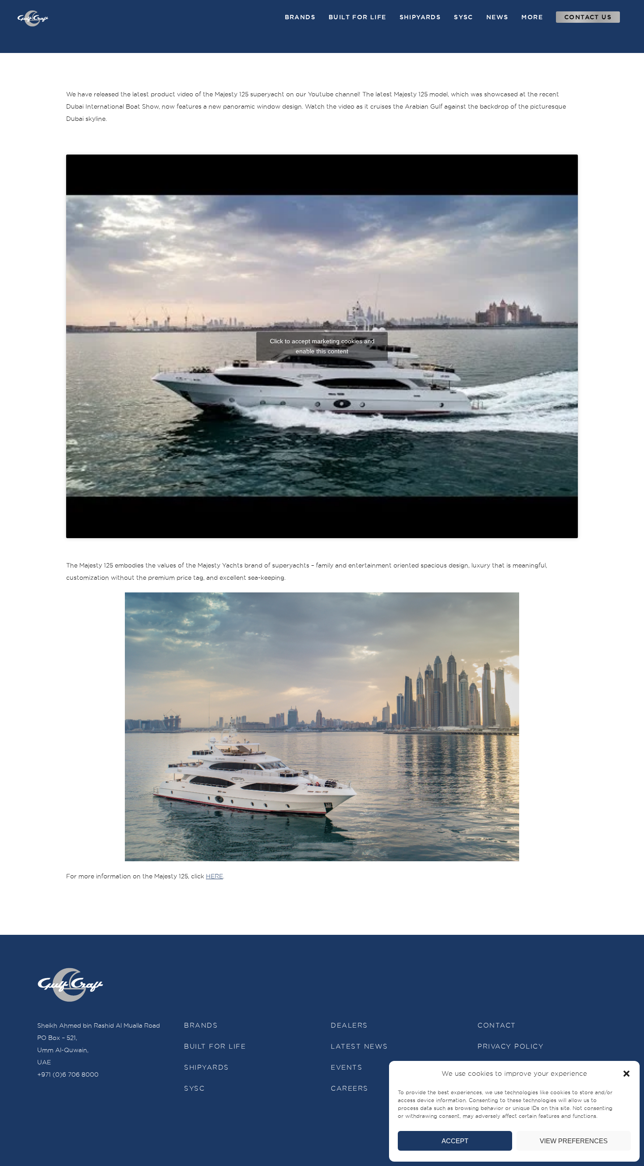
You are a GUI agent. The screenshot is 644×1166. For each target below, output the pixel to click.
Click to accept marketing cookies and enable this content (322, 346)
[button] (626, 1073)
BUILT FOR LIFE (215, 1046)
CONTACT (497, 1025)
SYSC (194, 1088)
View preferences (574, 1141)
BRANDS (201, 1025)
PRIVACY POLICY (511, 1046)
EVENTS (346, 1067)
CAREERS (349, 1088)
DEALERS (349, 1025)
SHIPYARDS (206, 1067)
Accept (455, 1141)
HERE (214, 876)
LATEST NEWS (359, 1046)
